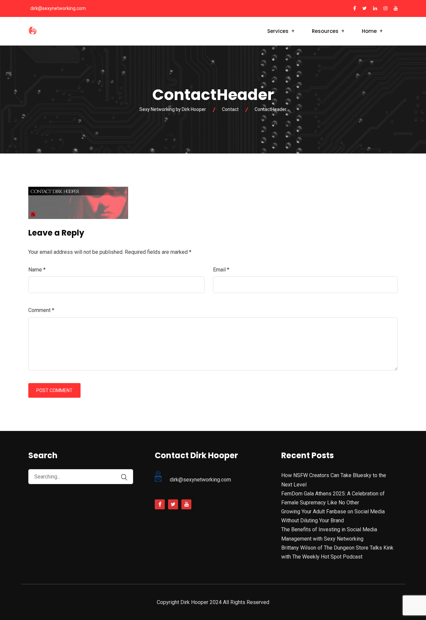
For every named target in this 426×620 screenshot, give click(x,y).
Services (278, 31)
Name (37, 269)
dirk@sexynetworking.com (58, 8)
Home (369, 31)
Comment (41, 310)
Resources (325, 31)
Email (221, 269)
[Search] (124, 477)
